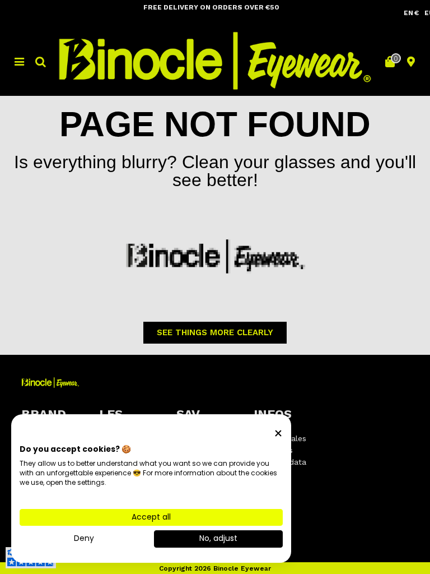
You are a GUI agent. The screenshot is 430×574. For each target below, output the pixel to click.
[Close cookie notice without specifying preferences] (278, 433)
